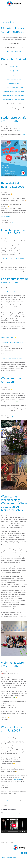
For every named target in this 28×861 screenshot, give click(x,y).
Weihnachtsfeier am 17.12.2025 (11, 728)
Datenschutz (12, 842)
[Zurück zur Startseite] (14, 3)
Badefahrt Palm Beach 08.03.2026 (12, 184)
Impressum (4, 842)
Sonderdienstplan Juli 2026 (14, 79)
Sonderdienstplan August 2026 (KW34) (14, 95)
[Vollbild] (25, 831)
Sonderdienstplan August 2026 (14, 87)
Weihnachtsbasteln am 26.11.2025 (13, 664)
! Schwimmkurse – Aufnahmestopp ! (13, 30)
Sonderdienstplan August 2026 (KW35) (14, 99)
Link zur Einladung (6, 216)
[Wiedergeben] (3, 831)
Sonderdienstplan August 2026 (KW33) (14, 91)
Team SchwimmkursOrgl (14, 51)
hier (19, 130)
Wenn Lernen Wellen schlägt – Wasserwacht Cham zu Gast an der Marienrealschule (14, 503)
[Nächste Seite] (20, 801)
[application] (14, 825)
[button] (2, 3)
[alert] (14, 813)
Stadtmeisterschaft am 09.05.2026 (13, 119)
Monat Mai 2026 (14, 67)
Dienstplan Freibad (13, 59)
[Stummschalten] (22, 831)
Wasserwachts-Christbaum (11, 379)
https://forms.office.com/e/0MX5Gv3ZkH (14, 259)
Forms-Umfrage (16, 779)
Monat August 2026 (14, 83)
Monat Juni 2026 (14, 71)
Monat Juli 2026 (14, 75)
